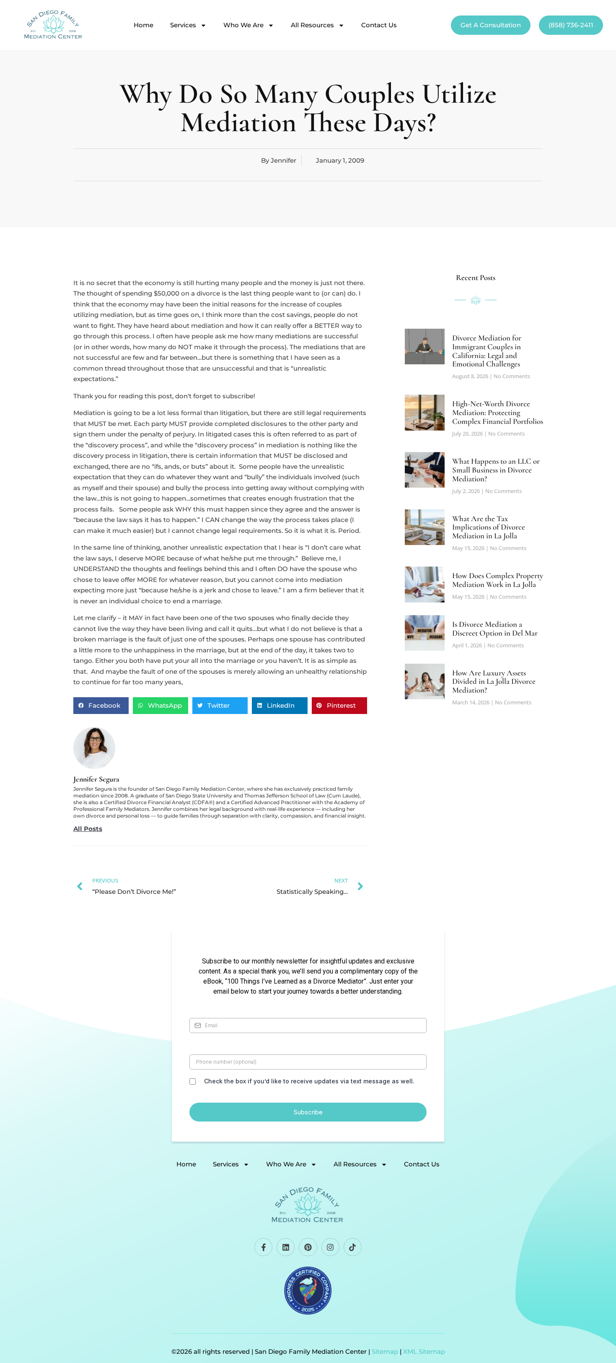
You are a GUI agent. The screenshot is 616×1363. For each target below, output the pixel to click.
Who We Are (243, 25)
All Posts (87, 829)
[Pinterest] (308, 1247)
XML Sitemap (424, 1351)
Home (143, 25)
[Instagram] (330, 1247)
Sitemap (385, 1351)
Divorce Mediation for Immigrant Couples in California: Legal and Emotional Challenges (486, 351)
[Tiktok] (353, 1247)
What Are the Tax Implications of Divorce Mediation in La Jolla (488, 527)
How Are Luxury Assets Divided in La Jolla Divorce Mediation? (494, 681)
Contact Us (379, 25)
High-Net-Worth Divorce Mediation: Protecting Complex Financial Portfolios (497, 412)
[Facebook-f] (263, 1247)
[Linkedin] (286, 1247)
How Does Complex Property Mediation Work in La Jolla (497, 580)
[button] (101, 705)
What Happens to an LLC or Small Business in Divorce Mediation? (496, 469)
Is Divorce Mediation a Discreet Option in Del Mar (495, 628)
